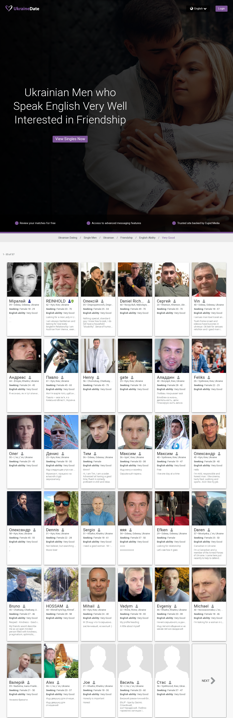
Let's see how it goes (167, 550)
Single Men (90, 237)
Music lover (52, 550)
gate (124, 377)
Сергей (164, 301)
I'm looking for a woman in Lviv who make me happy (209, 622)
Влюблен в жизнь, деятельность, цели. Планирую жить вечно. (170, 400)
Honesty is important (93, 698)
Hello (196, 469)
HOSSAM (54, 606)
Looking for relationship (169, 546)
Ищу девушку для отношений (61, 698)
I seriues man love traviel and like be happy (209, 317)
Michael (201, 606)
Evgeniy (164, 606)
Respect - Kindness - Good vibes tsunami (24, 622)
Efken (162, 529)
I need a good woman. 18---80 (98, 546)
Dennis (52, 529)
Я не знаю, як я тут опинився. (24, 393)
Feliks (199, 377)
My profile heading (129, 622)
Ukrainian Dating (67, 237)
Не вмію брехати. (18, 699)
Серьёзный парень (131, 473)
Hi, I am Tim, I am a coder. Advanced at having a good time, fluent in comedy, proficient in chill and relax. (97, 477)
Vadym (126, 606)
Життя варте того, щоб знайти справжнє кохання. (61, 393)
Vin (197, 301)
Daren (199, 529)
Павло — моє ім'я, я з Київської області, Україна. (61, 398)
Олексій (90, 301)
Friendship (127, 237)
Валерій (16, 682)
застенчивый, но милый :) (97, 626)
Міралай (17, 301)
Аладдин (165, 377)
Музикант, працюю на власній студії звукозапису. (59, 476)
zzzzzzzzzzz (127, 550)
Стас (161, 682)
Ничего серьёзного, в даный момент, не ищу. (172, 622)
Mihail (88, 606)
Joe (86, 682)
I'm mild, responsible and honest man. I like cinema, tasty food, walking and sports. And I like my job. (207, 477)
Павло (52, 377)
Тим (87, 453)
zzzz (122, 546)
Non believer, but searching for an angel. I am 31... (61, 546)
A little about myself (130, 626)
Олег (13, 453)
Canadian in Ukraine (205, 546)
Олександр (204, 453)
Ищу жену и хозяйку (131, 469)
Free (159, 469)
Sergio (89, 529)
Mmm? (86, 469)
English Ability (147, 237)
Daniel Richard (132, 301)
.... (10, 317)
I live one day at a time (168, 473)
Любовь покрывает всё (170, 393)
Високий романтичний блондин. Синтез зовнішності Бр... (135, 698)
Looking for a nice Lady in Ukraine (61, 317)
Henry (88, 377)
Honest (86, 702)
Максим (128, 453)
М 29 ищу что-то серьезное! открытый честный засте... (98, 622)
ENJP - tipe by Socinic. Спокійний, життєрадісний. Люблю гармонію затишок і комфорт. (133, 706)
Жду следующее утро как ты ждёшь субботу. (61, 469)
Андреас (17, 377)
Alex (50, 682)
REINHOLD (56, 301)
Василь (127, 682)
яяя (123, 529)
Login (221, 8)
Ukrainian (108, 237)
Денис (52, 453)
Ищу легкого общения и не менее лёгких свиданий (171, 627)
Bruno (14, 606)
